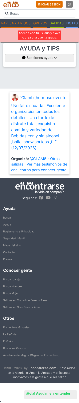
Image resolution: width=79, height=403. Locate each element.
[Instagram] (54, 197)
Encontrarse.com (42, 368)
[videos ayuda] (69, 4)
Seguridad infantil (14, 238)
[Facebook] (40, 197)
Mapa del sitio (12, 245)
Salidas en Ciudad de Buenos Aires (25, 300)
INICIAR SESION (49, 4)
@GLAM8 (38, 158)
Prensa (7, 259)
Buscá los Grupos (14, 348)
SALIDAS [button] (57, 23)
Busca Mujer (11, 293)
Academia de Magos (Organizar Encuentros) (31, 355)
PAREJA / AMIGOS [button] (16, 23)
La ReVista (9, 334)
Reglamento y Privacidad (19, 231)
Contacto (9, 252)
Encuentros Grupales (16, 327)
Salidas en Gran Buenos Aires (21, 307)
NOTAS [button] (72, 23)
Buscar (7, 217)
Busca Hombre (12, 286)
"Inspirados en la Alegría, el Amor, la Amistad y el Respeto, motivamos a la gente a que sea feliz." (41, 372)
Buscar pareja (11, 279)
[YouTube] (47, 197)
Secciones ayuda (39, 58)
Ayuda (7, 224)
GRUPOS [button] (40, 23)
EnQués (8, 341)
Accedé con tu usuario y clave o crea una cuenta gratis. (39, 35)
